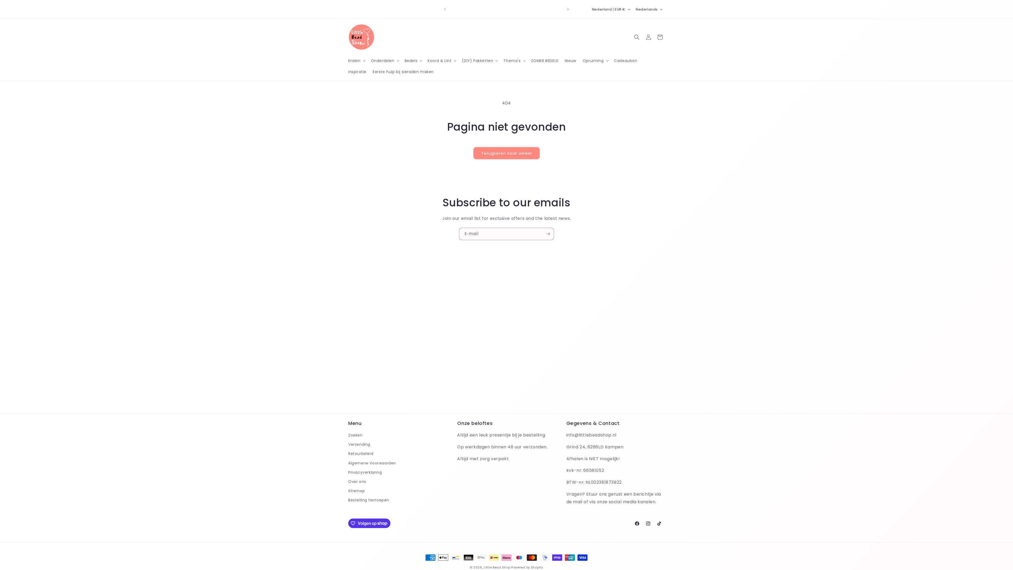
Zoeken (355, 435)
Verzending (359, 444)
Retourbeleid (360, 453)
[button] (356, 60)
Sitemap (356, 490)
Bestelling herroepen (368, 500)
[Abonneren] (548, 234)
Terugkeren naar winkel (506, 153)
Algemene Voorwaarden (372, 463)
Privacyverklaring (365, 472)
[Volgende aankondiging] (568, 9)
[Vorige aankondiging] (445, 9)
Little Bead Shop (497, 567)
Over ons (357, 481)
